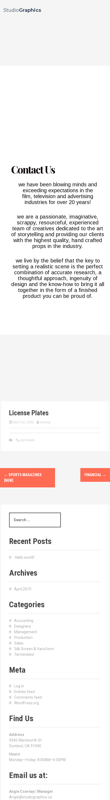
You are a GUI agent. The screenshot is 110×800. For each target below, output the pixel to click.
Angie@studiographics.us (30, 797)
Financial (95, 475)
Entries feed (24, 692)
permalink (27, 440)
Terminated (24, 654)
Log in (19, 686)
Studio (22, 10)
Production (23, 637)
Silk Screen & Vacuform (34, 649)
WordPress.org (26, 703)
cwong (45, 422)
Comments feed (28, 697)
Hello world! (24, 557)
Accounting (23, 620)
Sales (18, 643)
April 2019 (22, 589)
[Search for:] (35, 520)
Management (25, 632)
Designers (22, 626)
